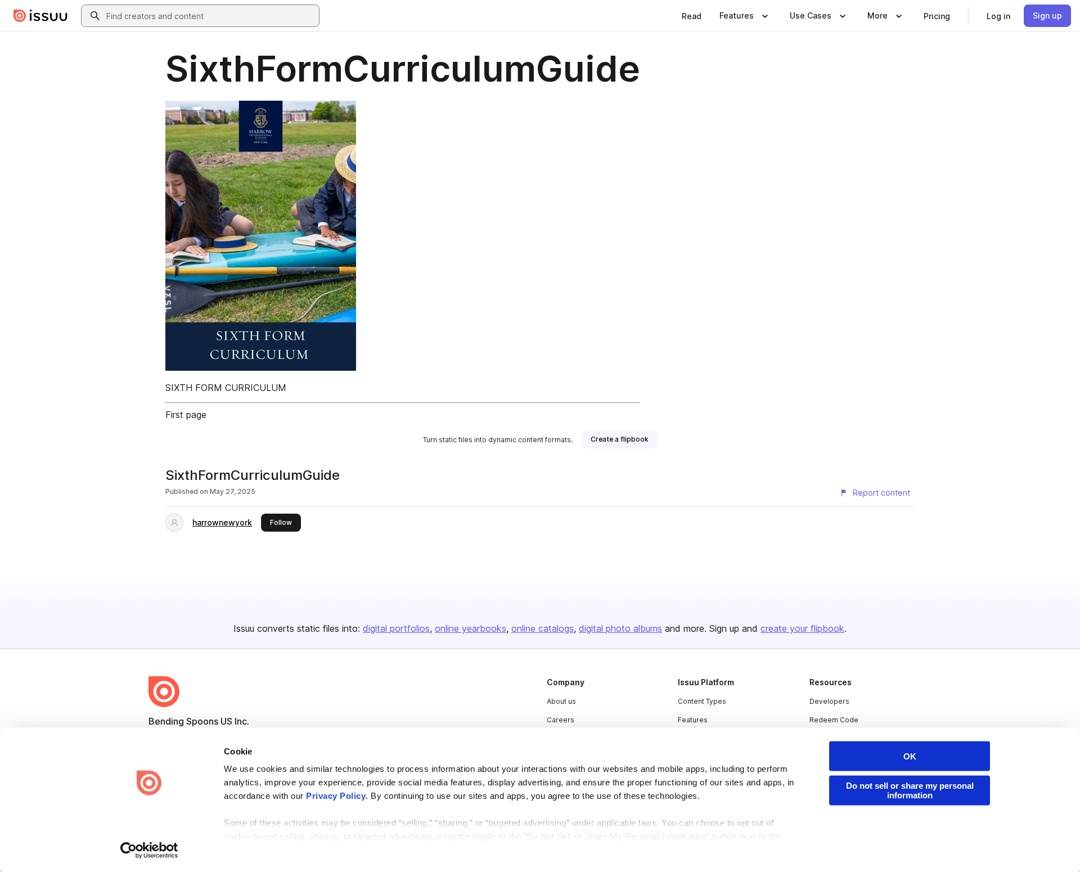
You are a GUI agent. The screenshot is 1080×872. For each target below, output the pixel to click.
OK (909, 756)
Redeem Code (833, 720)
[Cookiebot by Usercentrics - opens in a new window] (149, 850)
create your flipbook (802, 628)
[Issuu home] (40, 16)
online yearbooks (470, 628)
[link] (691, 16)
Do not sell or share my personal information (910, 790)
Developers (829, 701)
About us (561, 701)
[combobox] (210, 15)
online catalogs (542, 628)
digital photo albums (620, 628)
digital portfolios (396, 628)
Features (693, 720)
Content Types (702, 701)
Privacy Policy (336, 796)
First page (185, 414)
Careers (560, 720)
